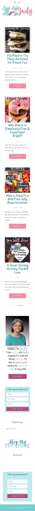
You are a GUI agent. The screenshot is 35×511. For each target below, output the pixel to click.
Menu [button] (19, 2)
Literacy (15, 67)
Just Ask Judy (17, 11)
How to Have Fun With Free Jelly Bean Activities (17, 199)
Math (20, 67)
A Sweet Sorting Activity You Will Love (17, 268)
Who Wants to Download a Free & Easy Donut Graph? (17, 130)
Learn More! (17, 376)
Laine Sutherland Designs (21, 508)
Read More (17, 86)
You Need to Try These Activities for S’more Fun (17, 59)
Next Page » (21, 305)
